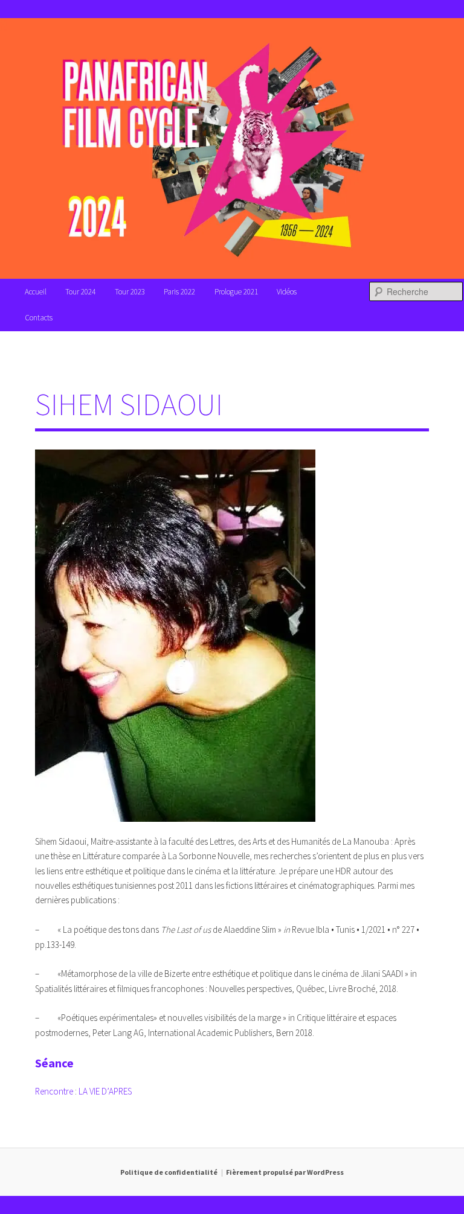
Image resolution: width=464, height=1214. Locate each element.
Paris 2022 (179, 292)
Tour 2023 (130, 292)
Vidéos (287, 292)
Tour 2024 (80, 292)
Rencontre (55, 1091)
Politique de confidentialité (169, 1172)
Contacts (39, 318)
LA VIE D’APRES (105, 1091)
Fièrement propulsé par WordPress (285, 1172)
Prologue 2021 (236, 292)
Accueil (36, 292)
